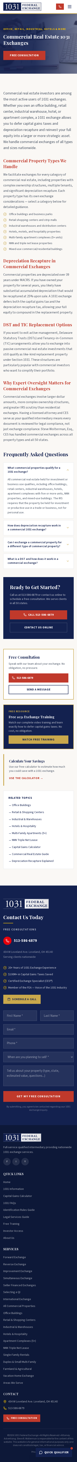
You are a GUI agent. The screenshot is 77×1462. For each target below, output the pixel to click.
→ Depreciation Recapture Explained (31, 861)
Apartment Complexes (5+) (19, 1341)
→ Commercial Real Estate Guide (28, 854)
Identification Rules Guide (19, 1210)
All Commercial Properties (19, 1306)
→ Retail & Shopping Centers (26, 812)
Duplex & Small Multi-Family (19, 1362)
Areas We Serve (13, 1383)
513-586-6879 (25, 678)
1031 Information (13, 1189)
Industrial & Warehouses (18, 1327)
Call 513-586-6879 (41, 615)
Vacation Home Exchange (18, 1376)
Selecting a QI (11, 1292)
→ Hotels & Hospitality (22, 826)
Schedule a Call (24, 999)
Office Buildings (12, 1313)
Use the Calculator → (26, 778)
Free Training (11, 1224)
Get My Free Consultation (39, 1096)
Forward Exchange (14, 1257)
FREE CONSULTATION (24, 1418)
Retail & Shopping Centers (19, 1320)
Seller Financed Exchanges (19, 1285)
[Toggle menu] (70, 6)
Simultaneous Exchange (17, 1278)
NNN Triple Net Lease (16, 1348)
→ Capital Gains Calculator (24, 847)
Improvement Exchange (17, 1271)
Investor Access (13, 1231)
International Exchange (17, 1299)
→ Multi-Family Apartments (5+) (27, 833)
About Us (8, 1238)
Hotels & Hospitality (15, 1334)
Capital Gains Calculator (17, 1196)
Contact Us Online (38, 627)
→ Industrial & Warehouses (25, 819)
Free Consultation (24, 55)
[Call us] (60, 7)
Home (6, 1182)
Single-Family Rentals (16, 1355)
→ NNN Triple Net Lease (23, 840)
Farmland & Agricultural (17, 1369)
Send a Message (39, 690)
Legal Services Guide (16, 1217)
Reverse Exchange (14, 1264)
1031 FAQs (9, 1203)
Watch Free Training (38, 740)
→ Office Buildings (19, 805)
